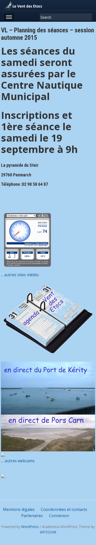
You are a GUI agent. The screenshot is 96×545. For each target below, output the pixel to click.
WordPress (30, 526)
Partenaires (32, 515)
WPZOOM (48, 532)
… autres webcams (18, 460)
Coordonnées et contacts (64, 509)
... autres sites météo (20, 274)
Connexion (59, 515)
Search (87, 17)
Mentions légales (19, 509)
